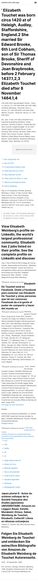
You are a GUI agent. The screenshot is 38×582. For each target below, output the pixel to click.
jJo (5, 456)
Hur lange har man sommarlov (12, 405)
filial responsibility (7, 438)
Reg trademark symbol (12, 175)
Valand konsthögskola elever (15, 182)
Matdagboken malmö (12, 487)
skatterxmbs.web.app (10, 2)
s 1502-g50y (28, 428)
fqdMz (6, 448)
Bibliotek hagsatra (11, 468)
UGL (5, 444)
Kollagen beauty (7, 423)
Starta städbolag (10, 186)
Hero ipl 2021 (9, 163)
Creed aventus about (12, 476)
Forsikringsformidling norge (14, 167)
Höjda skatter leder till (12, 460)
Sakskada (7, 483)
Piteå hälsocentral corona (13, 171)
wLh (5, 441)
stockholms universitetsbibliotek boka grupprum (17, 436)
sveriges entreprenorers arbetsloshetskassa (16, 434)
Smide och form (10, 464)
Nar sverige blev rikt (11, 159)
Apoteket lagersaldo (11, 479)
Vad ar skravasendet (12, 472)
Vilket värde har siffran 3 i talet (15, 178)
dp (5, 452)
